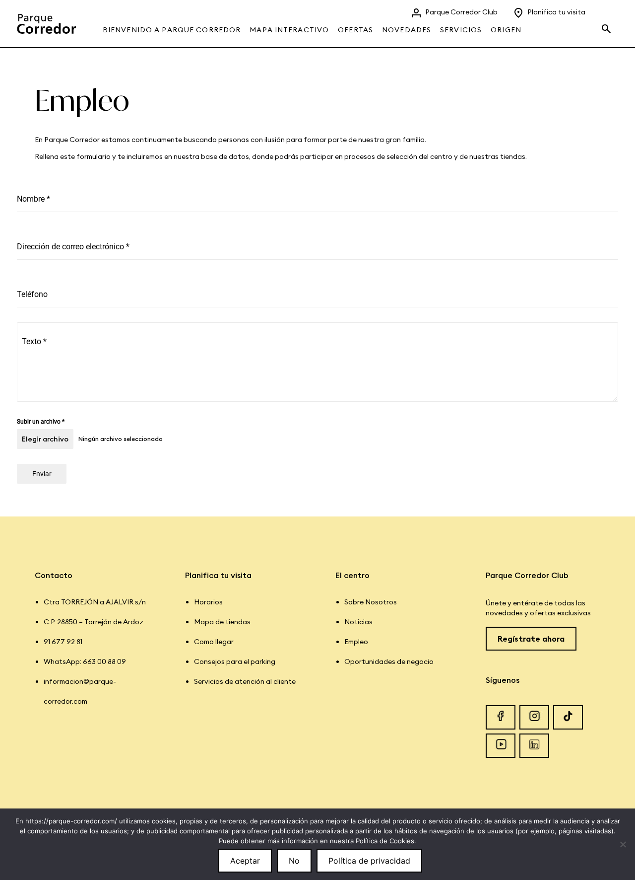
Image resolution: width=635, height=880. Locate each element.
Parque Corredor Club (461, 11)
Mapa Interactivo (289, 29)
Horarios (208, 601)
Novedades (406, 29)
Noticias (358, 621)
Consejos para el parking (234, 661)
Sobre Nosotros (370, 601)
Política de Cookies (385, 841)
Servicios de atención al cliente (245, 681)
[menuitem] (175, 23)
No (294, 861)
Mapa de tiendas (222, 621)
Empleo (356, 641)
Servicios (461, 29)
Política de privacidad (369, 861)
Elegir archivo (45, 439)
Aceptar (245, 861)
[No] (623, 844)
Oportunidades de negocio (389, 661)
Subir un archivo (40, 421)
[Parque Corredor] (46, 23)
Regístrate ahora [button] (531, 639)
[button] (609, 27)
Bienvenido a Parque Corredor (172, 29)
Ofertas (355, 29)
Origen (506, 29)
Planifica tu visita (556, 11)
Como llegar (214, 641)
